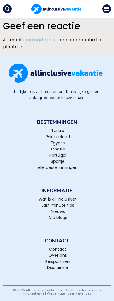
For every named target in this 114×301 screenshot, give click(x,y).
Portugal (57, 155)
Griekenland (58, 137)
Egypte (58, 143)
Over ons (58, 255)
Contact (57, 249)
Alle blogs (57, 217)
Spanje (58, 161)
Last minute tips (58, 205)
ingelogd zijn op (40, 39)
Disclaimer (57, 268)
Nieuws (58, 211)
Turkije (57, 131)
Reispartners (57, 261)
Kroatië (58, 149)
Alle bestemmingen (58, 167)
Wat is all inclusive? (57, 199)
